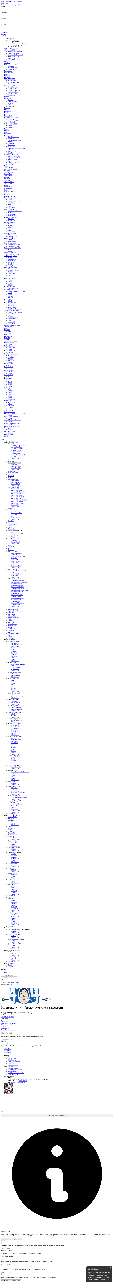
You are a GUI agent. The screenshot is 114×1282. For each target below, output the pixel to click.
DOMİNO (7, 330)
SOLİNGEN (11, 360)
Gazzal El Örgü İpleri (10, 252)
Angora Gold (15, 456)
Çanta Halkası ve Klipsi (11, 416)
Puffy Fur (10, 141)
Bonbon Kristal (12, 220)
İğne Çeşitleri (8, 378)
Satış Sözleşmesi (12, 1071)
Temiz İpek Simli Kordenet (15, 312)
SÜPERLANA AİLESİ (11, 154)
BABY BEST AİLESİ (10, 64)
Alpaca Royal (8, 183)
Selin (9, 230)
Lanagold (10, 125)
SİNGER (10, 371)
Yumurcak (14, 752)
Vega (12, 657)
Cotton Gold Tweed (17, 503)
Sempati (13, 688)
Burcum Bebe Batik (13, 82)
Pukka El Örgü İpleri (10, 302)
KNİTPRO (14, 908)
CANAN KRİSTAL (14, 236)
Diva (9, 104)
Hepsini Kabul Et (17, 1239)
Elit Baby (10, 199)
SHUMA (10, 392)
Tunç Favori (11, 322)
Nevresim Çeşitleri (9, 431)
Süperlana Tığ (15, 593)
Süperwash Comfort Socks (11, 169)
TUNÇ (10, 320)
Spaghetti (14, 653)
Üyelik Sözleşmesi (13, 1074)
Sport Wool (14, 654)
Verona (6, 166)
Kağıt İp (10, 264)
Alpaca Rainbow (9, 182)
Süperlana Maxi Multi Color (16, 158)
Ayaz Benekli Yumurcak (15, 211)
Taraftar (13, 751)
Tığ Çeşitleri (7, 389)
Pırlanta (10, 283)
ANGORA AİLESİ (9, 50)
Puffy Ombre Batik (13, 137)
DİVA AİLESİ (8, 98)
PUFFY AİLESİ (9, 135)
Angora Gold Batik (13, 53)
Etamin (10, 281)
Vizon (13, 659)
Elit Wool (10, 272)
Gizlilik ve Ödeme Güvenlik (16, 1073)
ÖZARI (6, 339)
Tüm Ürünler (11, 59)
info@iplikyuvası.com (19, 1082)
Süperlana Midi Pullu (17, 591)
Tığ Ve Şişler (11, 1063)
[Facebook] (7, 1049)
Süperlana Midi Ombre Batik (19, 590)
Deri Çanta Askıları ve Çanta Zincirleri (15, 413)
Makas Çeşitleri (8, 370)
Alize (2, 1020)
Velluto (6, 195)
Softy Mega (11, 153)
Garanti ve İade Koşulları (15, 1069)
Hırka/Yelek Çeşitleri (10, 351)
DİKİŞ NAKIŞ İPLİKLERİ (12, 325)
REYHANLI (8, 336)
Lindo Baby (11, 304)
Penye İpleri (7, 299)
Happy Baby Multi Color (15, 121)
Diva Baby (11, 100)
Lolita (9, 227)
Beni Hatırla (6, 982)
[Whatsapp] (7, 1052)
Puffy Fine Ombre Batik (14, 140)
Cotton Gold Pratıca (17, 501)
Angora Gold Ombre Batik (15, 55)
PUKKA (10, 297)
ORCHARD (11, 405)
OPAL (10, 315)
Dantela (6, 96)
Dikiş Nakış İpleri (13, 1060)
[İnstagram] (7, 1050)
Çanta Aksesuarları (9, 412)
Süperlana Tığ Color (17, 595)
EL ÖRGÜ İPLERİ (9, 196)
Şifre (2, 979)
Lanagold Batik (12, 127)
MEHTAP (11, 296)
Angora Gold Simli (13, 56)
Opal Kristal (11, 318)
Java (5, 190)
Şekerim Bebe (8, 174)
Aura (5, 61)
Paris (9, 206)
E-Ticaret (52, 1115)
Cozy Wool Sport (13, 270)
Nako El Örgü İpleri (10, 198)
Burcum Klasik (12, 84)
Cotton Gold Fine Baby (14, 90)
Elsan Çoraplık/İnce (13, 246)
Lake (9, 275)
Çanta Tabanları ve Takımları (12, 420)
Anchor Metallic (8, 326)
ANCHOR (7, 328)
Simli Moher (14, 690)
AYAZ (10, 249)
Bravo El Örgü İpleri (10, 222)
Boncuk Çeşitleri (9, 342)
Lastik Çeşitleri (8, 367)
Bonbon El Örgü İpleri (10, 217)
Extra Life (7, 108)
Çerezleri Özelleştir (6, 1239)
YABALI (7, 338)
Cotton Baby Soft (13, 87)
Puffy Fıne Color (16, 561)
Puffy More (14, 562)
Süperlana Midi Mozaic (18, 588)
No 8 (9, 331)
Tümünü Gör (15, 458)
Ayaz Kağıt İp (12, 257)
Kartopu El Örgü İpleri (10, 267)
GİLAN (10, 251)
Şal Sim (6, 177)
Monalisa (10, 228)
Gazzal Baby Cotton (13, 254)
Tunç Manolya (15, 810)
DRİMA (6, 334)
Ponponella (7, 133)
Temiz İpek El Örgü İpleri (11, 310)
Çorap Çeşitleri (8, 375)
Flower (6, 112)
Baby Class (11, 305)
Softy (9, 149)
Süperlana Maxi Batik (17, 603)
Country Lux (8, 186)
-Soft (49, 1115)
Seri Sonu (3, 1031)
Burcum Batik (12, 80)
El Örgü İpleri (5, 1022)
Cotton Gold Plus (16, 498)
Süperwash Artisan (9, 167)
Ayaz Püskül (11, 215)
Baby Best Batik (12, 67)
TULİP (10, 394)
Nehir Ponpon (12, 307)
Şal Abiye (7, 178)
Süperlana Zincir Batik (17, 598)
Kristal (10, 285)
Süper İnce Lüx (8, 172)
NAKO (10, 204)
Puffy (13, 564)
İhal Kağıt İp (11, 260)
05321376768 (23, 1081)
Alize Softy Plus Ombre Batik (16, 148)
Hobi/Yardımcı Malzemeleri (12, 354)
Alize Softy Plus (12, 151)
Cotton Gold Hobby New (18, 497)
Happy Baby (11, 119)
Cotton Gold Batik (13, 88)
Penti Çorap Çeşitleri (10, 434)
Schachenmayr (12, 241)
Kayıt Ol (9, 984)
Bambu (6, 185)
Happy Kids (11, 122)
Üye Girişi (7, 972)
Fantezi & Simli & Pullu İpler (12, 248)
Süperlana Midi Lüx (13, 161)
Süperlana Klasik (16, 599)
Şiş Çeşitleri (7, 400)
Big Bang (7, 77)
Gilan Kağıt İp (12, 259)
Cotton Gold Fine (13, 92)
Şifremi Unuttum (15, 982)
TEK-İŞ (10, 368)
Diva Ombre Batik (13, 101)
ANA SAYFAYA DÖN (7, 1017)
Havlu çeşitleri (8, 428)
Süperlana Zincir (16, 596)
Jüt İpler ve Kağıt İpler (10, 256)
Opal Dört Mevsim (13, 317)
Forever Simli (8, 116)
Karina (10, 225)
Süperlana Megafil (13, 159)
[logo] (4, 3)
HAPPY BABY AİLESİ (11, 117)
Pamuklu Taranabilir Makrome (16, 291)
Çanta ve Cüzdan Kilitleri (11, 423)
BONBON (11, 219)
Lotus (5, 129)
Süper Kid (7, 180)
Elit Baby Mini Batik (14, 201)
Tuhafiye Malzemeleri (10, 341)
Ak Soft (10, 268)
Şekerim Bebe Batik (10, 175)
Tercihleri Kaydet (16, 1280)
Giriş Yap (3, 984)
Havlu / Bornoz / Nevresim (12, 426)
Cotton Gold (14, 505)
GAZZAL (11, 240)
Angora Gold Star (13, 58)
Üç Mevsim (7, 130)
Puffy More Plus (16, 566)
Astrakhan (7, 63)
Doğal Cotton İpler (9, 238)
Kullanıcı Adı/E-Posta (7, 975)
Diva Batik (11, 106)
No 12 (9, 333)
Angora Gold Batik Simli (15, 51)
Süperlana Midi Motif (14, 162)
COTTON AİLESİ (9, 85)
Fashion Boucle (8, 111)
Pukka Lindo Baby (13, 288)
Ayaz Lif (10, 212)
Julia (9, 223)
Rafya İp (13, 733)
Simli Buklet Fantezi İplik (15, 309)
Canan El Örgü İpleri (10, 233)
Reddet (109, 1234)
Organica (14, 747)
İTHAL (10, 301)
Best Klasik (7, 75)
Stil (5, 193)
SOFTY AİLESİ (9, 146)
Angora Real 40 (15, 453)
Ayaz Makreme (12, 214)
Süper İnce (7, 170)
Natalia (10, 280)
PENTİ (10, 376)
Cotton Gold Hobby (13, 93)
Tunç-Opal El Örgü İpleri (11, 314)
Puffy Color (11, 143)
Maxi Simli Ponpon (9, 191)
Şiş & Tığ (7, 388)
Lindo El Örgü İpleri (10, 286)
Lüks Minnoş (11, 203)
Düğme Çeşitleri (8, 346)
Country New (8, 188)
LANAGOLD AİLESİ (10, 124)
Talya (9, 235)
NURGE (10, 365)
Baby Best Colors (13, 69)
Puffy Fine (11, 138)
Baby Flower (8, 71)
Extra (5, 109)
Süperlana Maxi (15, 601)
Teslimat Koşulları (13, 1068)
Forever (6, 114)
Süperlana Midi (15, 604)
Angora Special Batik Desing (19, 455)
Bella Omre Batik (9, 72)
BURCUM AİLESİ (9, 79)
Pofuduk (13, 749)
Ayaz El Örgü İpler (9, 209)
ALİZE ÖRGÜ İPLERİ (11, 48)
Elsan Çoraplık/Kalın (14, 244)
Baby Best (11, 66)
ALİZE (10, 355)
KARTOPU (11, 273)
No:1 (12, 746)
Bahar (6, 74)
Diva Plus (10, 103)
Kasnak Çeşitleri (9, 363)
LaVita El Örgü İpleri (10, 278)
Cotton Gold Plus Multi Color (19, 500)
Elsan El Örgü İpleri (10, 243)
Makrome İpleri (8, 289)
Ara (19, 5)
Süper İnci (14, 656)
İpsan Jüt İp (11, 262)
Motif (5, 132)
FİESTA (10, 429)
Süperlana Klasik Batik (14, 156)
